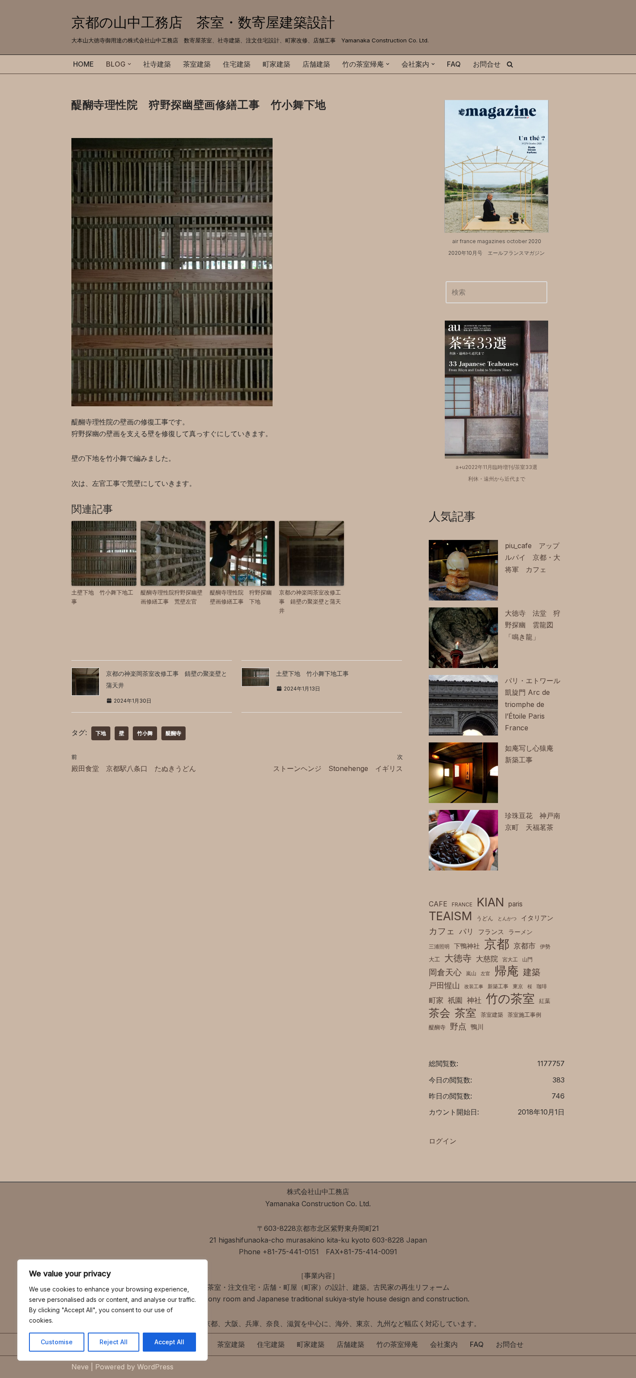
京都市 (525, 945)
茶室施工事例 (524, 1015)
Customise (57, 1342)
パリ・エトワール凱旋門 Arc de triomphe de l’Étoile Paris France (532, 704)
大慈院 (487, 958)
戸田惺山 (444, 985)
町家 (436, 1000)
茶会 (439, 1013)
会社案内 (444, 1344)
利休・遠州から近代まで (496, 478)
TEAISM (450, 916)
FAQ (454, 64)
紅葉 (544, 1001)
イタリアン (537, 918)
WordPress (155, 1366)
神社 (474, 1000)
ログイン (442, 1141)
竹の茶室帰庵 (397, 1344)
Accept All (169, 1342)
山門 (527, 959)
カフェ (442, 930)
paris (515, 904)
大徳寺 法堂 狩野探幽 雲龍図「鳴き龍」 (532, 625)
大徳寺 (458, 958)
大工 (434, 959)
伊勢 (545, 946)
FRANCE (462, 904)
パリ (466, 931)
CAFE (438, 903)
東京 (518, 986)
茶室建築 (197, 64)
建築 (531, 972)
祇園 (455, 1000)
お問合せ (487, 64)
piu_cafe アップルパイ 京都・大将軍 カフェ (532, 557)
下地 (101, 733)
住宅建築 (237, 64)
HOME (83, 64)
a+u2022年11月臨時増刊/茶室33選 (496, 467)
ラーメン (520, 931)
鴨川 (477, 1027)
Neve (80, 1366)
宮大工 (510, 959)
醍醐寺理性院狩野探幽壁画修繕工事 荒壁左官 (171, 597)
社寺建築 (157, 64)
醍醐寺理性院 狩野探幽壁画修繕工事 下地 (241, 597)
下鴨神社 (467, 946)
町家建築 (276, 64)
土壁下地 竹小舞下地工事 (102, 597)
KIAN (490, 902)
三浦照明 (439, 946)
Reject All (114, 1342)
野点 (458, 1026)
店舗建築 (316, 64)
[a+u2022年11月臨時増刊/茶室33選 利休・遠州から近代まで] (496, 389)
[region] (112, 1310)
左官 (485, 973)
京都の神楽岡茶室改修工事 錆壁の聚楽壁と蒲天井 (310, 601)
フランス (491, 932)
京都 (496, 944)
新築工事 (498, 986)
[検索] (510, 64)
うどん (484, 918)
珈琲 (541, 986)
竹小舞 (145, 733)
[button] (129, 64)
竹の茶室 (510, 999)
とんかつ (507, 919)
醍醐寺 (173, 733)
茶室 (465, 1012)
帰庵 (507, 971)
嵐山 (471, 973)
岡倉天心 (445, 972)
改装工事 (473, 986)
